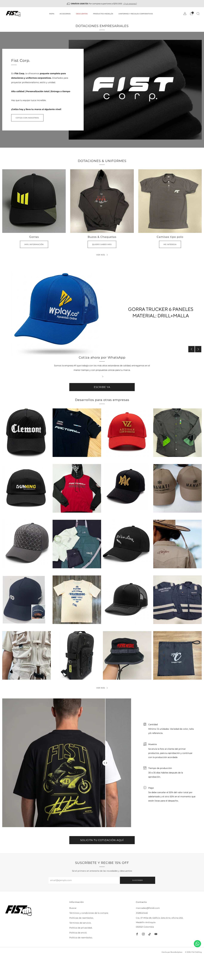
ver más (100, 255)
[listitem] (102, 3)
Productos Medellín (103, 14)
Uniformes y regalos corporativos (135, 14)
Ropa (51, 14)
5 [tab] (110, 351)
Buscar (73, 908)
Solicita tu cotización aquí (102, 840)
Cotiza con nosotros (27, 118)
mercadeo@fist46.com (148, 908)
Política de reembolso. (81, 937)
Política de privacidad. (80, 927)
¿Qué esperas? (130, 3)
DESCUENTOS (82, 14)
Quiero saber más (102, 244)
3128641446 (142, 913)
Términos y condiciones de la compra (88, 913)
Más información (34, 244)
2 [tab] (100, 351)
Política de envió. (78, 932)
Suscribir (137, 880)
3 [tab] (104, 351)
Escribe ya (102, 387)
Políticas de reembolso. (81, 918)
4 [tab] (107, 351)
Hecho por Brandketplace (172, 952)
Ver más (100, 688)
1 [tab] (97, 351)
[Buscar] (198, 13)
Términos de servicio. (80, 922)
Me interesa (170, 244)
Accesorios (65, 14)
